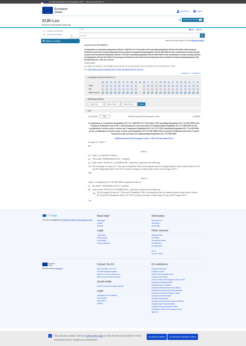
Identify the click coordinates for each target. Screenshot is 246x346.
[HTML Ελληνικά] (128, 85)
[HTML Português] (177, 85)
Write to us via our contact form (108, 274)
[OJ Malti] (165, 92)
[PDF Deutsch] (119, 89)
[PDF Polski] (173, 89)
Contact (100, 223)
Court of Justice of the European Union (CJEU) (168, 280)
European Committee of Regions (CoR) (165, 293)
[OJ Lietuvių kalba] (156, 92)
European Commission (160, 277)
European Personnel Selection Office (165, 307)
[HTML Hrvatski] (144, 85)
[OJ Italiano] (148, 92)
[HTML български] (103, 85)
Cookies (100, 303)
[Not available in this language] (140, 85)
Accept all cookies (156, 337)
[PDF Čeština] (111, 89)
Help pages (101, 220)
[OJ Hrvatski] (144, 92)
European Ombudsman (160, 298)
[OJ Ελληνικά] (128, 92)
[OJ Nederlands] (169, 92)
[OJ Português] (177, 92)
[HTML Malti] (165, 85)
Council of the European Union (162, 274)
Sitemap (100, 226)
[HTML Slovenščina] (189, 85)
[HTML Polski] (173, 85)
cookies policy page (94, 336)
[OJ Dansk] (115, 92)
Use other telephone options (107, 271)
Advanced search (198, 40)
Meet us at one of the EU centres (109, 277)
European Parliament (159, 269)
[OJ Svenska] (198, 92)
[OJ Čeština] (111, 92)
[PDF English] (132, 89)
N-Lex (154, 251)
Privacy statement (103, 243)
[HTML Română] (181, 85)
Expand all (185, 73)
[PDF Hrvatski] (144, 89)
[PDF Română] (181, 89)
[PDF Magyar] (161, 89)
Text (89, 111)
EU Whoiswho (157, 243)
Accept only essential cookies (182, 337)
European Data (157, 235)
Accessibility (101, 240)
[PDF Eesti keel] (123, 89)
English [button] (199, 11)
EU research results (159, 240)
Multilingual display (96, 99)
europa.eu (59, 268)
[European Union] (48, 264)
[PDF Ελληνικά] (128, 89)
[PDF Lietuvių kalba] (156, 89)
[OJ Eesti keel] (123, 92)
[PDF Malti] (165, 89)
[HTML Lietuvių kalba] (156, 85)
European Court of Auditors (161, 285)
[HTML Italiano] (148, 85)
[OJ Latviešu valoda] (152, 92)
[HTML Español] (107, 85)
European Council (158, 271)
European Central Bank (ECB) (162, 282)
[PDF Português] (177, 89)
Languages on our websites (107, 295)
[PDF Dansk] (115, 89)
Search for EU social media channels (110, 286)
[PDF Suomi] (194, 89)
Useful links (156, 226)
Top (89, 200)
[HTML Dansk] (115, 85)
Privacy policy (102, 298)
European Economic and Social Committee (167, 290)
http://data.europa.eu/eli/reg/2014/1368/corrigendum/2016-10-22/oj (116, 69)
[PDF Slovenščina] (189, 89)
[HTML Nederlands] (169, 85)
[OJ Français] (136, 92)
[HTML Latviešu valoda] (152, 85)
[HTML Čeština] (111, 85)
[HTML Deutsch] (119, 85)
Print (200, 30)
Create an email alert (55, 31)
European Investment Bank (161, 296)
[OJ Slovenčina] (185, 92)
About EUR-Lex (157, 220)
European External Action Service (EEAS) (166, 288)
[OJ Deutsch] (119, 92)
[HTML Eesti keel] (123, 85)
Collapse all (196, 73)
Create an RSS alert (54, 34)
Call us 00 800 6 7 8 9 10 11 (107, 269)
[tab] (142, 77)
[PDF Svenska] (198, 89)
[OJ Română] (181, 92)
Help (192, 30)
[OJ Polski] (173, 92)
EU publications (157, 246)
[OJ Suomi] (194, 92)
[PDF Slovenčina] (185, 89)
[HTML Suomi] (194, 85)
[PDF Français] (136, 89)
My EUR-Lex (185, 11)
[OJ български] (103, 92)
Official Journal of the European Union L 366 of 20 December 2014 (143, 138)
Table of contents (53, 41)
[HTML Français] (136, 85)
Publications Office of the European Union (78, 220)
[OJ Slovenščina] (189, 92)
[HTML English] (132, 85)
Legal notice (101, 235)
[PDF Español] (107, 89)
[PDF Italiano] (148, 89)
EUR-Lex (50, 20)
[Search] (202, 35)
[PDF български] (103, 89)
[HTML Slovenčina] (185, 85)
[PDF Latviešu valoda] (152, 89)
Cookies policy (102, 238)
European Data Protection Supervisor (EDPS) (168, 301)
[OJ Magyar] (161, 92)
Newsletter (156, 223)
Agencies (155, 312)
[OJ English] (132, 92)
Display (141, 104)
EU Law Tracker (157, 254)
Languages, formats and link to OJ (101, 77)
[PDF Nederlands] (169, 89)
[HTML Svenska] (198, 85)
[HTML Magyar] (161, 85)
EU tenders (155, 238)
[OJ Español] (107, 92)
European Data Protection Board (163, 304)
